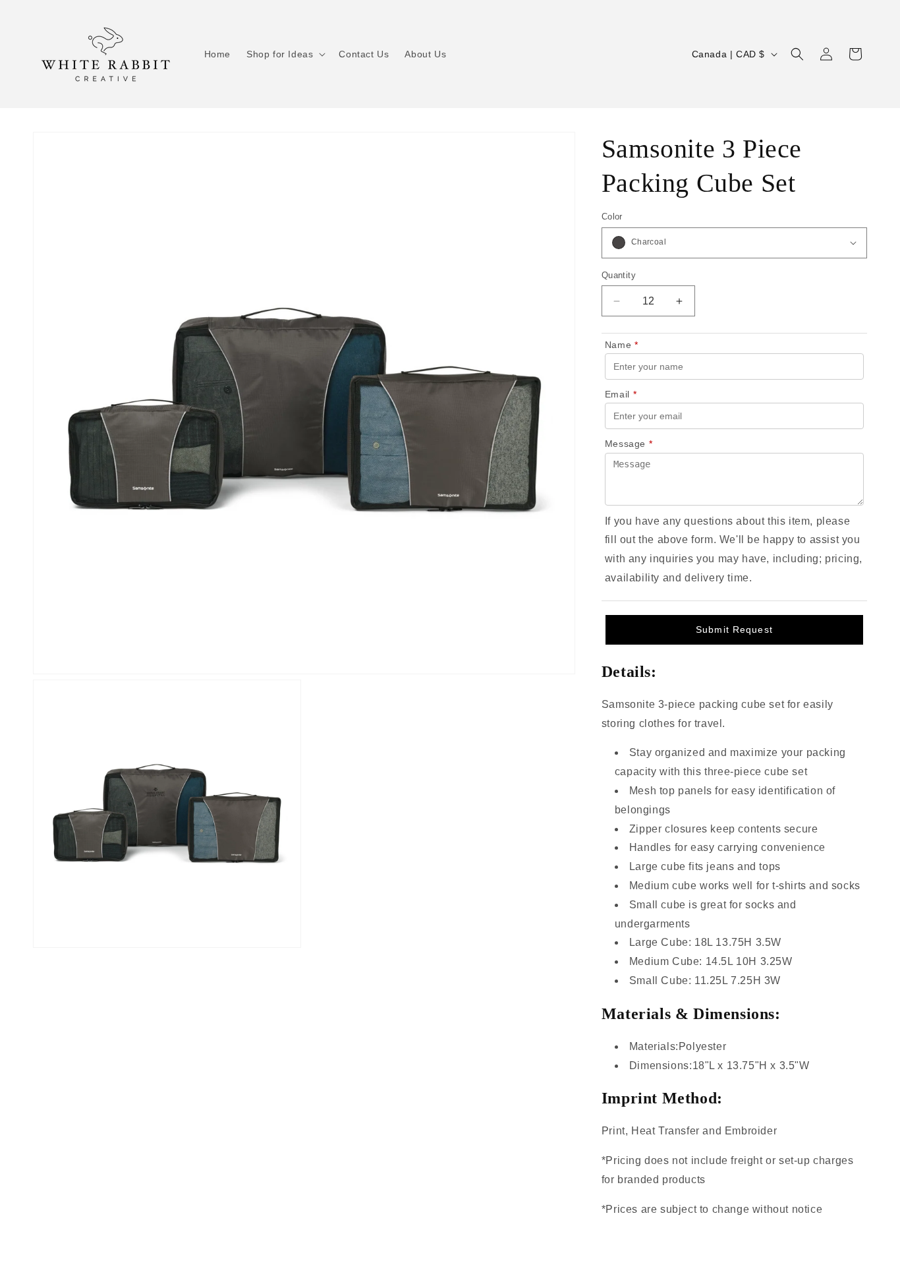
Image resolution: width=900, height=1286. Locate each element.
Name (621, 344)
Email (621, 394)
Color (612, 216)
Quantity (619, 275)
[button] (285, 54)
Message (629, 443)
